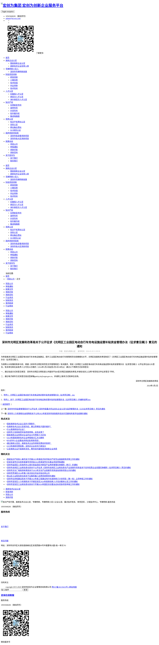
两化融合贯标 (15, 235)
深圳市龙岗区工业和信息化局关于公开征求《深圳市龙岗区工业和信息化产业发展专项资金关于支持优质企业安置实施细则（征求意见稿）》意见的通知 (69, 468)
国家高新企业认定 (17, 171)
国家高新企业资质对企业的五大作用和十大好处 (26, 435)
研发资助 (14, 185)
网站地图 (73, 587)
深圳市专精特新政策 (18, 179)
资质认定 (9, 227)
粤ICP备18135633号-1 (60, 587)
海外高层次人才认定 (18, 207)
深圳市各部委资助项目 (19, 244)
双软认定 (14, 232)
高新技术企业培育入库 (19, 174)
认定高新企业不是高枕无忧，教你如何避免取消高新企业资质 (32, 449)
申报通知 (14, 255)
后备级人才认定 (16, 202)
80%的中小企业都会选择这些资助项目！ (23, 441)
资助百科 (14, 260)
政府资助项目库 (12, 241)
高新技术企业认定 (13, 489)
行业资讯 (9, 298)
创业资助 (14, 193)
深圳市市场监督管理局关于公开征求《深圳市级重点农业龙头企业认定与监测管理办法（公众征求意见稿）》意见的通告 (56, 409)
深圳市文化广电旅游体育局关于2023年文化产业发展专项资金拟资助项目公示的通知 (41, 470)
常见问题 (4, 541)
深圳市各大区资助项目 (19, 246)
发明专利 (14, 216)
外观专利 (14, 219)
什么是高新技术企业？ (16, 429)
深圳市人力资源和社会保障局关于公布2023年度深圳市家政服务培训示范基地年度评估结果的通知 (47, 414)
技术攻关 (14, 196)
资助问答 (14, 258)
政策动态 (9, 249)
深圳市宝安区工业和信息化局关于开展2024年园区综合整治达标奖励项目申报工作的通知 (43, 484)
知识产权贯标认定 (17, 230)
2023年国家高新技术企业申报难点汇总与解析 (25, 438)
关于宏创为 (10, 263)
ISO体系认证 (15, 238)
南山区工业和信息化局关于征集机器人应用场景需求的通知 (31, 476)
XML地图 (81, 587)
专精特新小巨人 (12, 177)
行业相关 (9, 306)
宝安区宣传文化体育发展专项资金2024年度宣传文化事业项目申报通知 (36, 462)
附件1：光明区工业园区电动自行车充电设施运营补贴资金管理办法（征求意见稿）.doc (39, 395)
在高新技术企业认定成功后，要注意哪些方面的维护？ (29, 427)
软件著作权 (15, 221)
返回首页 (6, 404)
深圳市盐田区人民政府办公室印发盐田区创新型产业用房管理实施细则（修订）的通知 (42, 465)
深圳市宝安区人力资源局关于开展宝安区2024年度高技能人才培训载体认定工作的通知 (42, 482)
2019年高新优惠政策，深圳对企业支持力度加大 (26, 446)
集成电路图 (15, 224)
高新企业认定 (11, 168)
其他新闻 (9, 303)
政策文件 (9, 289)
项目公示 (14, 252)
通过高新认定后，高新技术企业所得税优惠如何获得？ (29, 443)
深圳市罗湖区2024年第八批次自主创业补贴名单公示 (28, 473)
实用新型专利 (15, 213)
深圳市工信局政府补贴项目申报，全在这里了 (25, 432)
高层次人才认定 (16, 205)
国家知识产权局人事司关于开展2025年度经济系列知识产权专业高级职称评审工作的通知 (43, 459)
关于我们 (14, 266)
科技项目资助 (11, 182)
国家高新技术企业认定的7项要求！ (21, 424)
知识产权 (9, 210)
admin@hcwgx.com (13, 18)
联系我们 (14, 269)
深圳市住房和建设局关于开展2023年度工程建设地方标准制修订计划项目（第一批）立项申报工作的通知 (50, 479)
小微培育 (14, 188)
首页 (7, 166)
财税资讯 (9, 300)
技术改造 (14, 191)
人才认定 (9, 199)
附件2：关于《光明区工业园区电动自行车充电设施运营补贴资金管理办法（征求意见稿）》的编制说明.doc (47, 400)
